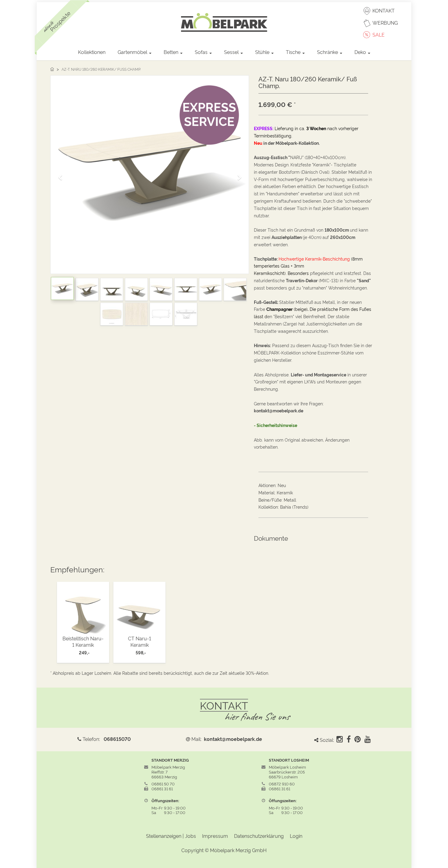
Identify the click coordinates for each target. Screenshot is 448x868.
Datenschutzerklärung (259, 835)
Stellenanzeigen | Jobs (171, 835)
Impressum (215, 835)
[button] (62, 174)
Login (296, 835)
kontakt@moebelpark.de (233, 738)
